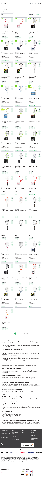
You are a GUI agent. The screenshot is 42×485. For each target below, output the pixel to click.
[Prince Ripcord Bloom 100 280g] (7, 202)
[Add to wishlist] (12, 19)
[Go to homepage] (5, 3)
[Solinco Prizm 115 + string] (34, 158)
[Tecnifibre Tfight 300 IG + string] (21, 269)
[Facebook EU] (2, 444)
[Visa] (31, 471)
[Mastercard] (26, 474)
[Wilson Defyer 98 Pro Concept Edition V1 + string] (34, 181)
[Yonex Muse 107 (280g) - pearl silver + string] (7, 291)
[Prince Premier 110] (7, 90)
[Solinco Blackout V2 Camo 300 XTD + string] (21, 158)
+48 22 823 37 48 (6, 433)
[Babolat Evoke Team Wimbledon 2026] (7, 246)
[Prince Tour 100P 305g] (34, 225)
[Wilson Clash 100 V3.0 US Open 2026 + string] (7, 113)
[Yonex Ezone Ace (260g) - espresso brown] (34, 68)
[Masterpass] (22, 474)
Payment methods (14, 436)
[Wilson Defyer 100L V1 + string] (7, 23)
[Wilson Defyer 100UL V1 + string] (21, 23)
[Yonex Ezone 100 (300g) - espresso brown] (7, 68)
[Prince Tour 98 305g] (7, 225)
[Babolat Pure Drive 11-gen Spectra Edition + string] (21, 45)
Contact (23, 432)
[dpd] (2, 472)
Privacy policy (33, 435)
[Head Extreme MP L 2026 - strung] (7, 136)
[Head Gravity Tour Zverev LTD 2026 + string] (34, 23)
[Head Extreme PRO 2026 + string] (21, 113)
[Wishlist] (33, 3)
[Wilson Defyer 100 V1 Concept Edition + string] (21, 181)
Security (32, 432)
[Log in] (35, 3)
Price (16, 11)
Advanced (31, 14)
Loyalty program (34, 436)
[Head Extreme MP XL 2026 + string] (7, 158)
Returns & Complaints (15, 437)
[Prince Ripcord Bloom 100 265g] (21, 202)
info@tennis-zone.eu (6, 434)
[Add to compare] (12, 21)
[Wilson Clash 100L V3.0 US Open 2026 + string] (34, 90)
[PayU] (22, 471)
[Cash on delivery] (31, 474)
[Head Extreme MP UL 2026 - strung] (21, 136)
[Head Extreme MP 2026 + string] (34, 113)
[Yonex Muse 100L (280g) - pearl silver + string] (34, 291)
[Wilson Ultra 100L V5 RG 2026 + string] (7, 314)
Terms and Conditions (34, 433)
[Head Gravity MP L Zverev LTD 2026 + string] (7, 45)
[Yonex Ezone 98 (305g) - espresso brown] (21, 68)
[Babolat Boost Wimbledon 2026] (21, 246)
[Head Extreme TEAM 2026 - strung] (34, 136)
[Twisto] (26, 471)
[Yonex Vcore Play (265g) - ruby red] (7, 181)
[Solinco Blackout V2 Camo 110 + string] (7, 269)
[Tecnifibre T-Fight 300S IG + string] (34, 269)
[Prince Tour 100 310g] (21, 225)
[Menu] (1, 3)
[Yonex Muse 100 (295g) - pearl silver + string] (21, 291)
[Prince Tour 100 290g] (34, 202)
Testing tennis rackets (15, 439)
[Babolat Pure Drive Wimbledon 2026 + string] (34, 246)
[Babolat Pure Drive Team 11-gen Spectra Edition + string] (34, 45)
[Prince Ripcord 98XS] (21, 90)
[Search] (30, 3)
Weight (30, 11)
